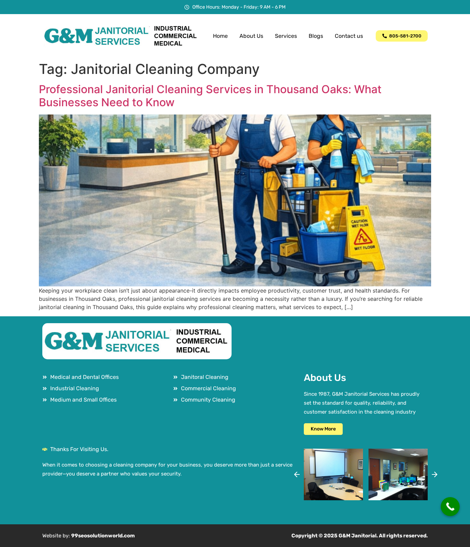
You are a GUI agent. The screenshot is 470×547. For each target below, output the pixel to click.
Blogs (316, 36)
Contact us (349, 36)
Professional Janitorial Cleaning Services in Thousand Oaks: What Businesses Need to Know (210, 96)
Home (220, 36)
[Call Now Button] (450, 506)
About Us (251, 36)
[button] (297, 474)
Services (286, 36)
